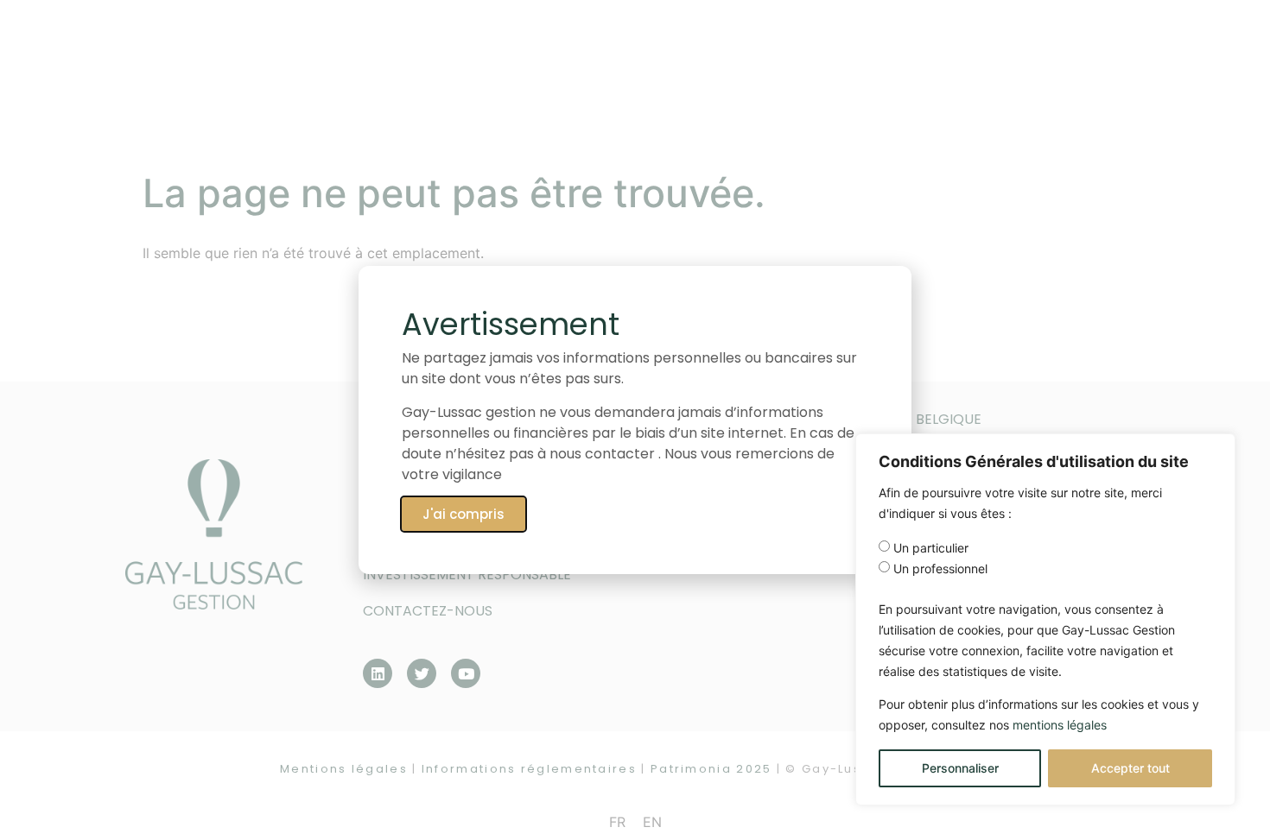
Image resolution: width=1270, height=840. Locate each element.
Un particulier (930, 548)
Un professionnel (940, 569)
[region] (1045, 619)
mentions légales (1060, 724)
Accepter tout (1130, 768)
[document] (635, 420)
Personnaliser (960, 768)
